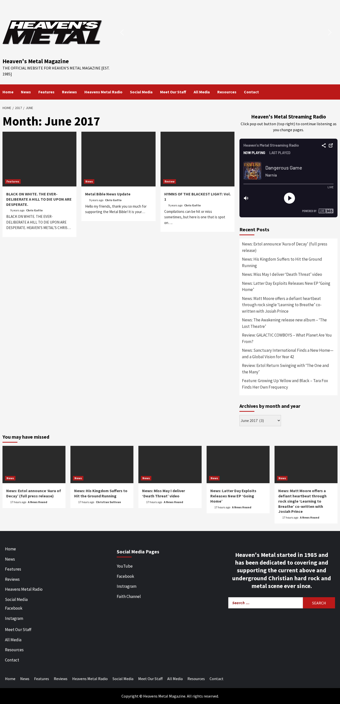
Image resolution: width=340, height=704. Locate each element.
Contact (251, 91)
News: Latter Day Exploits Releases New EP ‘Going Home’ (286, 287)
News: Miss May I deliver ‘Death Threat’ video (282, 274)
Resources (226, 91)
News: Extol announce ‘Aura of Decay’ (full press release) (284, 247)
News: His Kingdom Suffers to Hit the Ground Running (282, 262)
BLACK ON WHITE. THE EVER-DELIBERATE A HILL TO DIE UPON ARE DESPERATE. (39, 199)
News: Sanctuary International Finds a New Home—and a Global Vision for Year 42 (288, 353)
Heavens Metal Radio (103, 91)
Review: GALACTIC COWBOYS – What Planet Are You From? (287, 338)
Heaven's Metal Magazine (35, 61)
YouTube (125, 566)
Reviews (69, 91)
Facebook (13, 608)
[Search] (334, 92)
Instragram (126, 586)
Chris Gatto (34, 210)
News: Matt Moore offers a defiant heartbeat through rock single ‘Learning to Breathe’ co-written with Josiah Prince (282, 305)
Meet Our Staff (173, 91)
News (26, 91)
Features (46, 91)
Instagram (14, 618)
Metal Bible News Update (107, 193)
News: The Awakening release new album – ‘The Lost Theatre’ (284, 323)
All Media (202, 91)
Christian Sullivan (108, 502)
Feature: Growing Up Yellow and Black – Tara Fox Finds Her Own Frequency (285, 384)
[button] (122, 32)
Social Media (141, 91)
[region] (226, 32)
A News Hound (37, 502)
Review (169, 181)
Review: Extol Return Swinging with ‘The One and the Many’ (285, 369)
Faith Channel (129, 596)
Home (7, 91)
